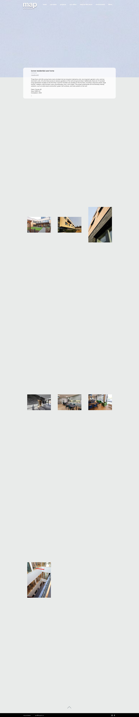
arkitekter (28, 8)
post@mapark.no (39, 715)
